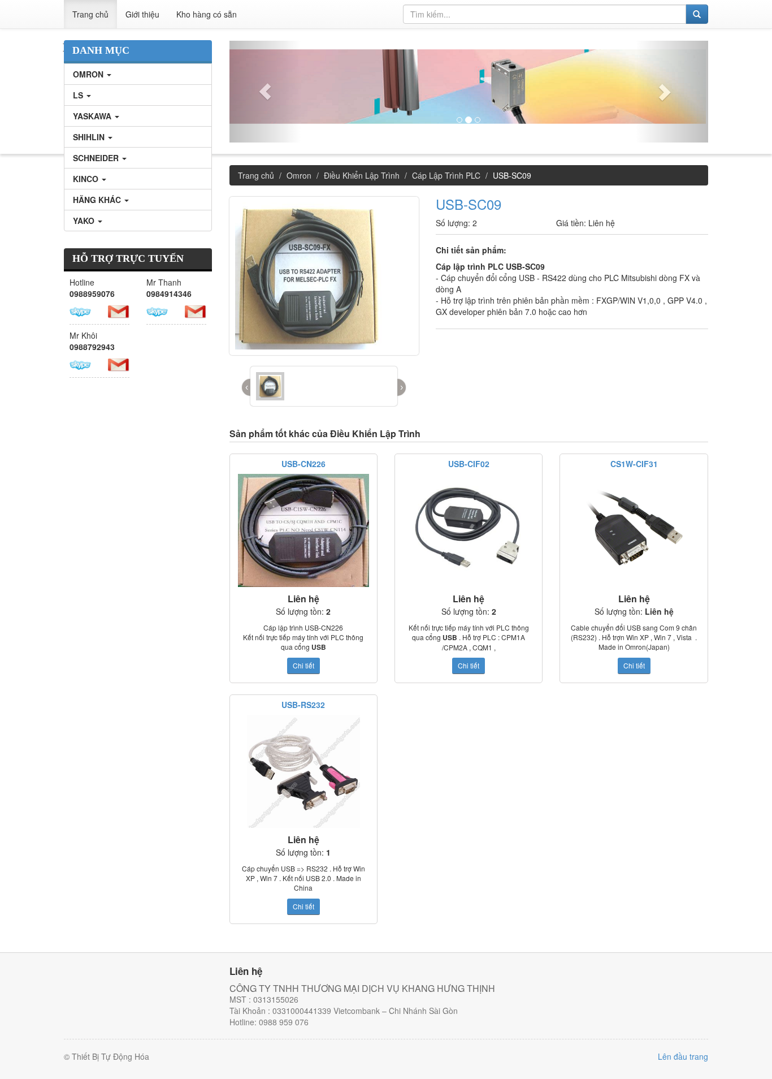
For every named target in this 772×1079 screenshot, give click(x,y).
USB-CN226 (303, 463)
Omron (299, 175)
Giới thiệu (142, 14)
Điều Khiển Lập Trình (362, 175)
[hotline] (80, 310)
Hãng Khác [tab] (98, 199)
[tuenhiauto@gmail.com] (118, 310)
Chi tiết (303, 665)
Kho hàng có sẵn (206, 14)
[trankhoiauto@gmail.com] (195, 310)
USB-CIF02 (468, 463)
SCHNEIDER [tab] (97, 157)
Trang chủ (90, 14)
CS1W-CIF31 (634, 463)
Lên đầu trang (683, 1056)
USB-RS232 (303, 704)
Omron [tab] (89, 74)
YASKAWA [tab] (93, 116)
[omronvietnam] (157, 310)
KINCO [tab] (87, 178)
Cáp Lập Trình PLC (446, 175)
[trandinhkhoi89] (80, 363)
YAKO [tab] (85, 220)
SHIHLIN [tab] (90, 137)
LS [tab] (79, 95)
